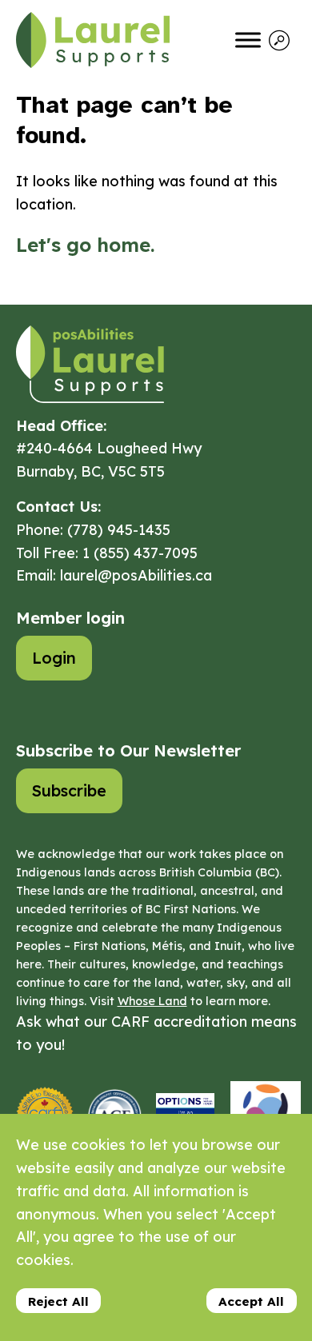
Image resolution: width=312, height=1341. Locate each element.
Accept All (251, 1301)
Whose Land (152, 1001)
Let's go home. (85, 245)
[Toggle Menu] (248, 39)
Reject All (58, 1301)
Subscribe (69, 790)
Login (54, 658)
